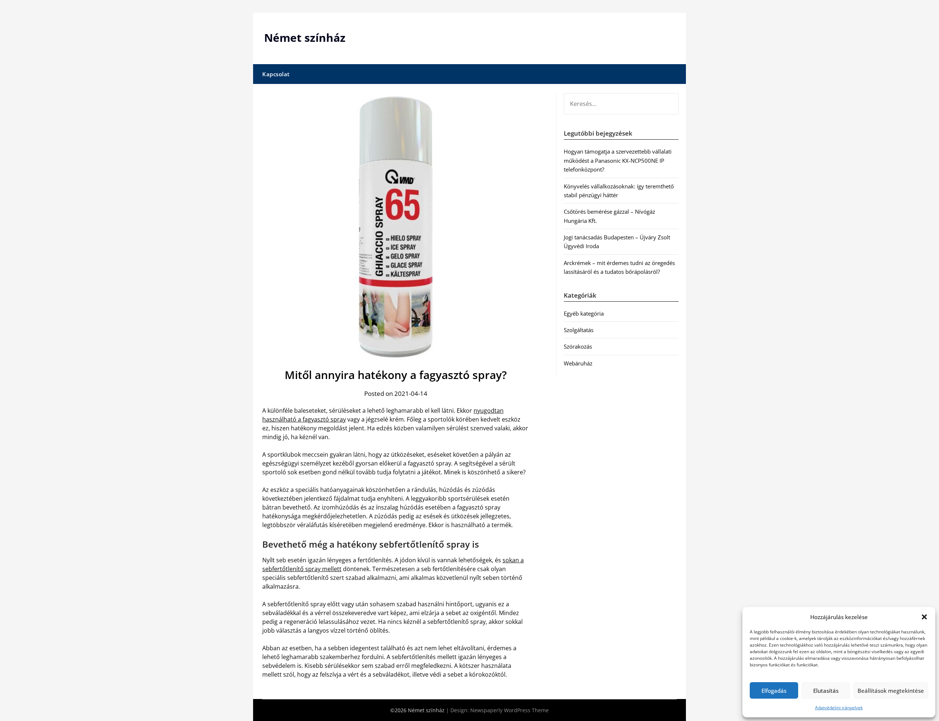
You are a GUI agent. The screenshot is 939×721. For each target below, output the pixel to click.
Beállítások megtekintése (891, 690)
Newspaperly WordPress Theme (509, 710)
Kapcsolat (276, 74)
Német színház (305, 37)
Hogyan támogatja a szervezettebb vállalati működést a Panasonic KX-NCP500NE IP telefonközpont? (618, 160)
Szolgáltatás (578, 330)
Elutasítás (825, 690)
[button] (924, 617)
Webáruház (578, 363)
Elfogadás (773, 690)
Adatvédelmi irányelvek (839, 708)
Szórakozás (578, 346)
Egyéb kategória (584, 313)
